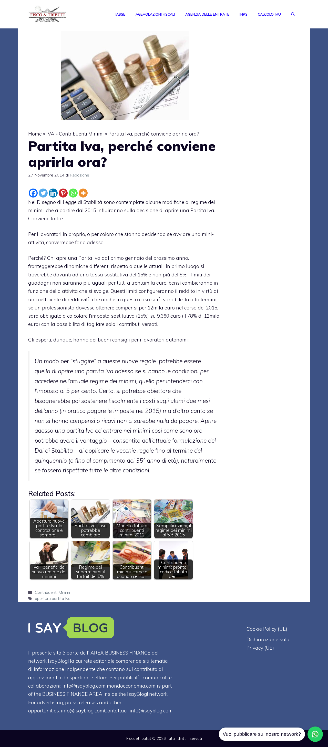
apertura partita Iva (52, 598)
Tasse (119, 14)
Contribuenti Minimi (81, 134)
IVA (50, 134)
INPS (244, 14)
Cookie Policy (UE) (267, 629)
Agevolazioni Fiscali (155, 14)
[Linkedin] (53, 193)
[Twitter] (43, 193)
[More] (83, 193)
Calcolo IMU (269, 14)
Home (35, 134)
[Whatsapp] (73, 193)
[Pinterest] (63, 193)
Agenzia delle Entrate (207, 14)
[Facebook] (33, 193)
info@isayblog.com (151, 711)
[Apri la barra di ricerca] (293, 14)
